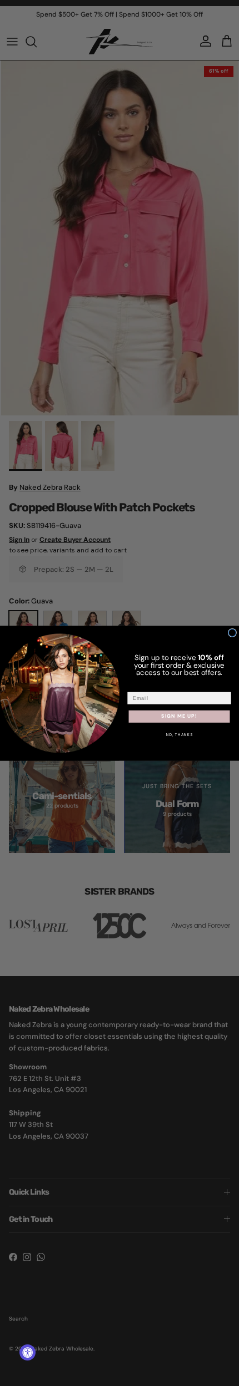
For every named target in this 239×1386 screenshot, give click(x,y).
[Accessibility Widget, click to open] (27, 1352)
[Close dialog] (232, 632)
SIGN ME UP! (179, 716)
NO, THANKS (179, 734)
